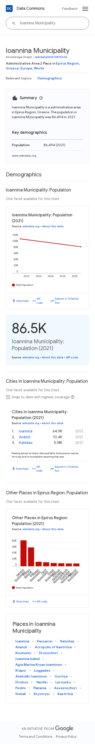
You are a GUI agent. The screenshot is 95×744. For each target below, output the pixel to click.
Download (22, 301)
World (39, 68)
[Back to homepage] (9, 8)
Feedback (69, 8)
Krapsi (20, 670)
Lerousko (63, 682)
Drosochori (48, 653)
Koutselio (23, 653)
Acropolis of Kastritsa (53, 647)
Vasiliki (42, 682)
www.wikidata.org (24, 155)
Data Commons (31, 8)
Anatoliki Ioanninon (31, 676)
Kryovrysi (42, 694)
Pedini (20, 688)
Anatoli (24, 437)
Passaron (44, 641)
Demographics (50, 78)
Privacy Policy (66, 736)
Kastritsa (65, 694)
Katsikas (26, 442)
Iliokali (20, 694)
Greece (12, 68)
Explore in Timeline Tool (66, 301)
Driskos (21, 682)
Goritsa (61, 676)
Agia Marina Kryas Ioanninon (38, 664)
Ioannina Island (27, 659)
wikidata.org (31, 226)
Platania (39, 688)
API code (40, 301)
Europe (26, 68)
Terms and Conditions (35, 736)
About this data (53, 226)
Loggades (42, 670)
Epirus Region (67, 63)
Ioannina (25, 431)
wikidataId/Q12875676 (51, 57)
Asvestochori (65, 688)
